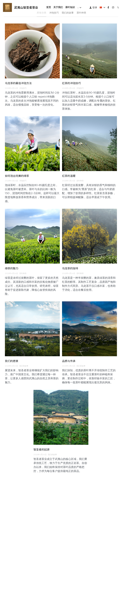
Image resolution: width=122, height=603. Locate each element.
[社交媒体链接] (108, 7)
